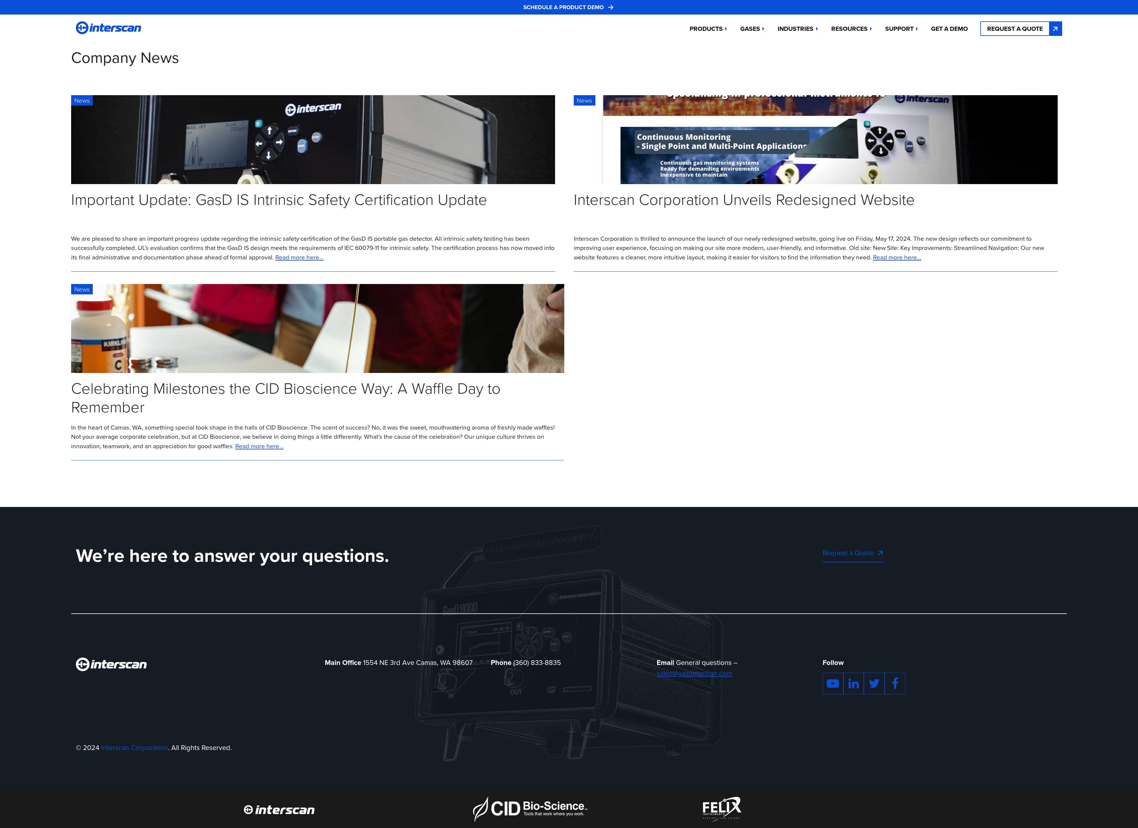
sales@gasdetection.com (694, 673)
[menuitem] (949, 28)
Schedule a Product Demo (563, 7)
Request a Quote (1015, 28)
